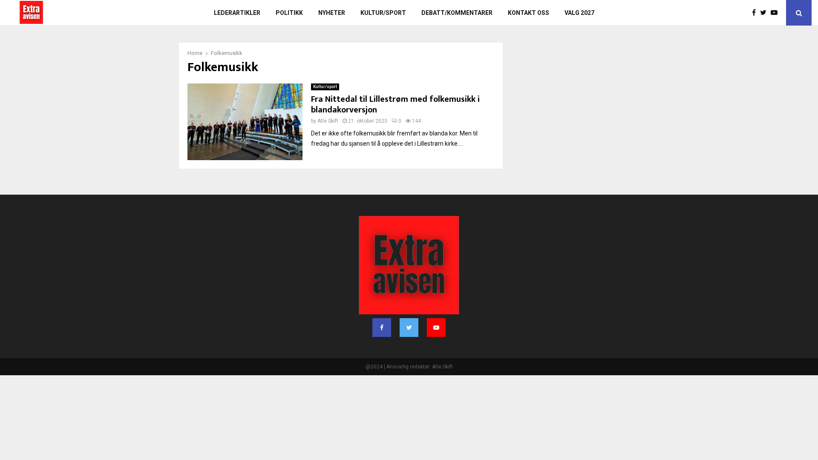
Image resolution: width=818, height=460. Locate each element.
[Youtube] (776, 13)
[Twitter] (765, 13)
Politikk (289, 12)
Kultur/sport (383, 12)
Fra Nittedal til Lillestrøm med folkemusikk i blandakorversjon (395, 104)
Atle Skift (327, 121)
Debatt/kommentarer (457, 12)
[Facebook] (756, 13)
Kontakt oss (528, 12)
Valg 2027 (579, 12)
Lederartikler (237, 12)
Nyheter (331, 12)
